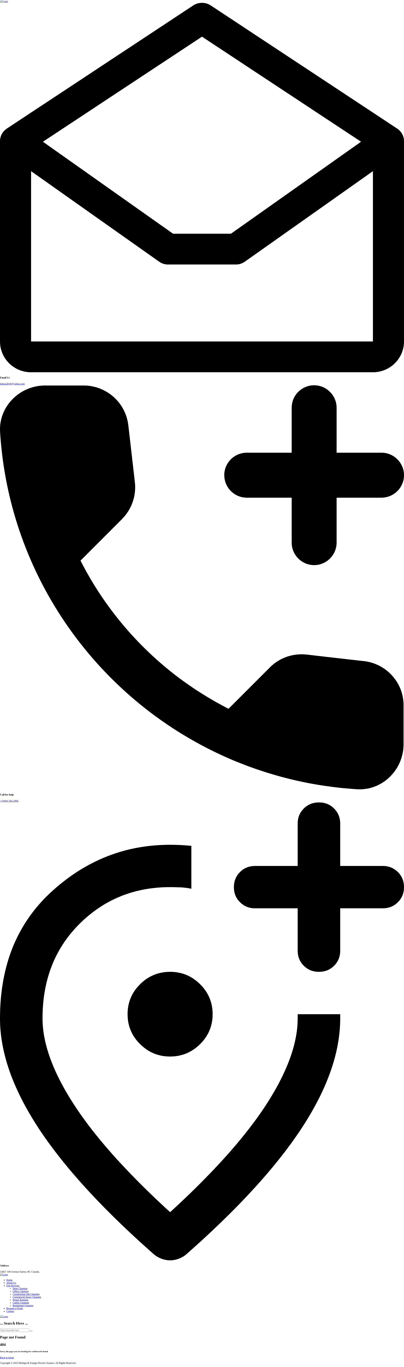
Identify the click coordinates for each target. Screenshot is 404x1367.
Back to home (7, 1357)
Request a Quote (14, 1308)
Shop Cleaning (20, 1288)
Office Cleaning (21, 1291)
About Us (11, 1282)
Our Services (12, 1285)
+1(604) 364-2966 (9, 801)
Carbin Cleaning (21, 1302)
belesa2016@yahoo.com (12, 383)
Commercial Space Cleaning (27, 1297)
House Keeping (20, 1300)
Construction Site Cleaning (26, 1294)
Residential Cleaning (23, 1305)
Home (9, 1280)
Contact (10, 1311)
